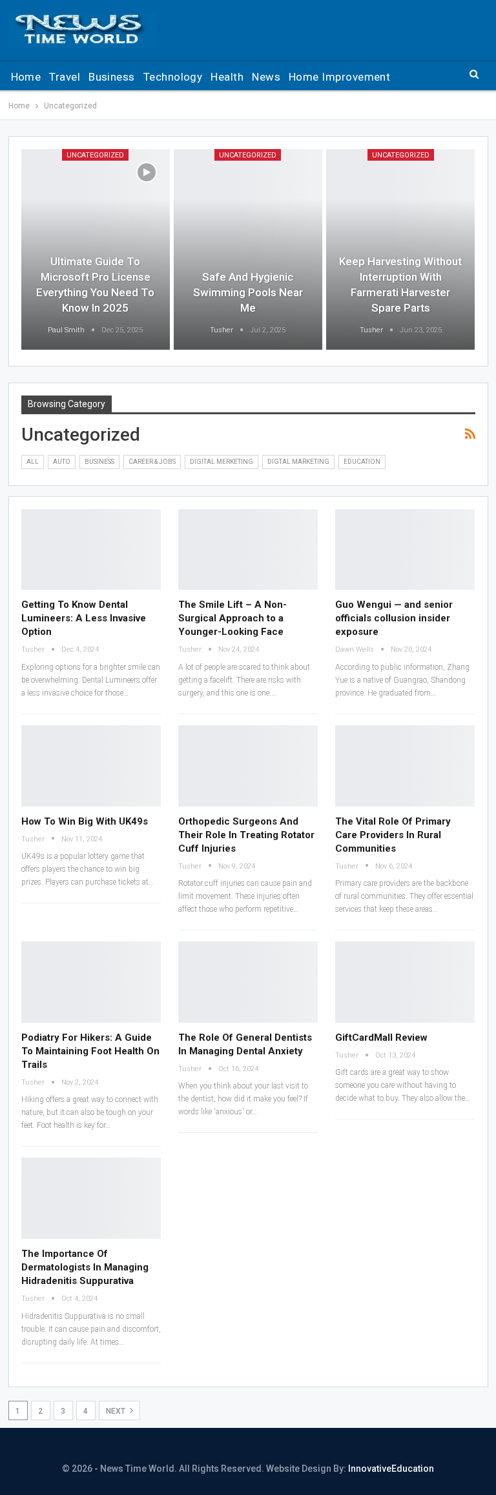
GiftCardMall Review (381, 1037)
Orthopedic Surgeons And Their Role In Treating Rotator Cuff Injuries (246, 835)
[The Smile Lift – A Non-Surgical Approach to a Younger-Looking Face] (248, 549)
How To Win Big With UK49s (84, 821)
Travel (64, 76)
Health (227, 76)
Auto (61, 461)
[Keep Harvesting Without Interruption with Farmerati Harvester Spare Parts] (400, 249)
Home (26, 76)
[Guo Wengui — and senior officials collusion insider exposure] (405, 549)
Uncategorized (95, 155)
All (32, 461)
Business (111, 76)
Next (116, 1411)
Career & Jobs (152, 461)
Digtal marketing (298, 461)
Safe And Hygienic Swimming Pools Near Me (248, 292)
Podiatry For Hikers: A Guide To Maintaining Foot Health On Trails (90, 1051)
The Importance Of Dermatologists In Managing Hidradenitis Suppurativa (85, 1267)
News (266, 76)
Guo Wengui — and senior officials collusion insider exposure (394, 618)
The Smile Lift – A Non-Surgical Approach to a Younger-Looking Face (232, 618)
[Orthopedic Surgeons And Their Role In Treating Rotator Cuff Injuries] (248, 765)
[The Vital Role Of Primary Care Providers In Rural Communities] (405, 765)
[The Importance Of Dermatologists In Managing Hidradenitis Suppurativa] (91, 1198)
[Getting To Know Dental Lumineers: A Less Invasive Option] (91, 549)
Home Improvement (339, 76)
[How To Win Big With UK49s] (91, 765)
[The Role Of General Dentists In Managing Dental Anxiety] (248, 981)
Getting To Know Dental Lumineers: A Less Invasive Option (83, 618)
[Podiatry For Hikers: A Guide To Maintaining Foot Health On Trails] (91, 981)
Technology (173, 76)
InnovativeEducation (391, 1468)
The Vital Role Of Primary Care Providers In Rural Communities (393, 835)
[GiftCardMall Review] (405, 981)
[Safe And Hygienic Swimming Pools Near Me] (248, 249)
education (362, 461)
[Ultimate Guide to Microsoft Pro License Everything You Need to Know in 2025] (95, 249)
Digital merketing (221, 461)
